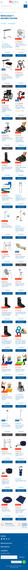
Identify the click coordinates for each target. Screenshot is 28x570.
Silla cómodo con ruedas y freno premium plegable (20, 45)
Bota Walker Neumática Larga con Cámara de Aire (7, 169)
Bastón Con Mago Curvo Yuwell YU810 (6, 425)
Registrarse (21, 557)
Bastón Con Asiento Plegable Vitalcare (20, 284)
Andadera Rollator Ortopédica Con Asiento (19, 76)
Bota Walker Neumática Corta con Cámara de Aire (20, 314)
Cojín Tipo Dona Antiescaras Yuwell (6, 510)
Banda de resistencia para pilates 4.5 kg (6, 370)
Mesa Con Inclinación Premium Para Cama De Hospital (7, 78)
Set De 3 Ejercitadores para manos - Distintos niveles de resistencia (20, 342)
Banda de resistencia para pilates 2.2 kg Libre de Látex (7, 398)
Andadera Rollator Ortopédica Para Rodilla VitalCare (7, 139)
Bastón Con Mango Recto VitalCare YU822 (7, 226)
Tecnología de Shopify (14, 567)
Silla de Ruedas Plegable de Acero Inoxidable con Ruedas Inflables (7, 109)
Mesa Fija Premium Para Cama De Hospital (7, 46)
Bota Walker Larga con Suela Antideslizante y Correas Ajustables (7, 314)
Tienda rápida (7, 52)
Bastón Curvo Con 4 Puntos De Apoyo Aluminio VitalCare (19, 229)
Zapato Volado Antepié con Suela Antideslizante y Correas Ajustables (20, 169)
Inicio (2, 12)
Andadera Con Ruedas (7, 453)
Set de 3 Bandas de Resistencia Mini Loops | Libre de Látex (7, 199)
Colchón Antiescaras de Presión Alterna (20, 257)
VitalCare (3, 48)
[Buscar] (25, 6)
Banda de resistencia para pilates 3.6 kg (20, 370)
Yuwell (3, 228)
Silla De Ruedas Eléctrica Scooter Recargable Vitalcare (20, 107)
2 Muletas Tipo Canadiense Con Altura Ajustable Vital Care (20, 198)
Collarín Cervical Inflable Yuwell (19, 454)
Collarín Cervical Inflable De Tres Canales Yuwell (5, 482)
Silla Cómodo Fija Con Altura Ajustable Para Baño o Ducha (7, 285)
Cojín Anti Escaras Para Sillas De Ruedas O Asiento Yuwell (20, 511)
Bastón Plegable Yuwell (20, 480)
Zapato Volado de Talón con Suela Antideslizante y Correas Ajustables (19, 139)
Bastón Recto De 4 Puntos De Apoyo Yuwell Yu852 (19, 426)
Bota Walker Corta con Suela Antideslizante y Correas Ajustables (7, 342)
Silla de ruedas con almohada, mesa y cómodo (19, 398)
